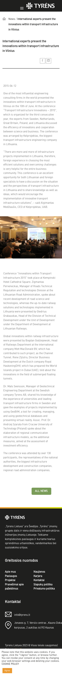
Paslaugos (11, 576)
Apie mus (10, 572)
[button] (22, 6)
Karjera (38, 576)
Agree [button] (7, 671)
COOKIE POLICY (10, 664)
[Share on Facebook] (42, 61)
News (11, 19)
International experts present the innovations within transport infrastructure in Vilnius (33, 24)
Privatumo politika (44, 588)
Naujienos (39, 572)
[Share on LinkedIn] (48, 61)
